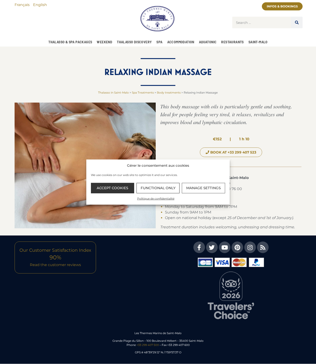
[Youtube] (224, 247)
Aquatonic (208, 42)
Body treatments (169, 92)
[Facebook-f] (199, 247)
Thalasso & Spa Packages (70, 42)
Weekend (104, 42)
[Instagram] (250, 247)
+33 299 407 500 (147, 345)
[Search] (297, 22)
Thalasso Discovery (134, 42)
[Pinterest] (237, 247)
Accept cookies (112, 188)
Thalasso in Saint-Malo (113, 92)
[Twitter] (212, 247)
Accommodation (180, 42)
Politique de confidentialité (155, 198)
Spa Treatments (143, 92)
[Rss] (263, 247)
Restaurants (232, 42)
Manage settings (203, 188)
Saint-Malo (258, 42)
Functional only (158, 188)
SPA (159, 42)
